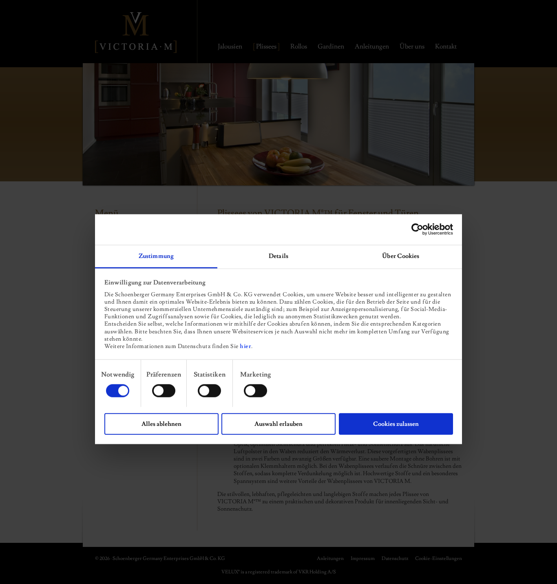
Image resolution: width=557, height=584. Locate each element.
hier (245, 346)
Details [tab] (278, 256)
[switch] (163, 390)
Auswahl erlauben (278, 424)
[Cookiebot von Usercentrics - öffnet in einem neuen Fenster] (417, 229)
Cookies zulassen (396, 424)
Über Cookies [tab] (400, 256)
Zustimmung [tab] (156, 256)
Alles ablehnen (161, 424)
